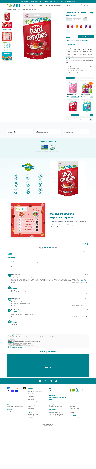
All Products (13, 9)
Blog (50, 388)
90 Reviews (74, 15)
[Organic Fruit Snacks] (86, 26)
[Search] (82, 5)
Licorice (30, 412)
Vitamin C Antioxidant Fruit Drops (56, 414)
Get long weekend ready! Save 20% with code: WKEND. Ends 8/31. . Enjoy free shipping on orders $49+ (48, 1)
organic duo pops (84, 112)
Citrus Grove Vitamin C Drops (55, 416)
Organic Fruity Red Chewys (72, 94)
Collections (52, 395)
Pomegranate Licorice (33, 414)
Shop (23, 5)
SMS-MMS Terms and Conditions (35, 391)
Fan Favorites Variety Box (85, 94)
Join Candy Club (84, 40)
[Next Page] (57, 332)
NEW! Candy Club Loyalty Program (57, 397)
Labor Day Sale (21, 9)
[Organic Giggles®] (72, 26)
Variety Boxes (73, 415)
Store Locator (42, 5)
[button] (7, 16)
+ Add (91, 96)
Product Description (70, 44)
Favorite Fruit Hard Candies (55, 411)
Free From (32, 5)
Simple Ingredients (70, 48)
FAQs (50, 390)
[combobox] (15, 266)
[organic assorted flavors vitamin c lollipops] (90, 26)
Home (8, 9)
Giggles (29, 406)
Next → (91, 119)
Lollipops (9, 405)
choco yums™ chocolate (12, 411)
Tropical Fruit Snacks (74, 408)
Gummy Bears (52, 405)
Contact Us (70, 5)
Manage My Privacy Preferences (35, 401)
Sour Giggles (31, 408)
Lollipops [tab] (84, 77)
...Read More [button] (83, 280)
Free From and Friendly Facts (72, 65)
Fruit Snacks (73, 405)
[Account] (85, 5)
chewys (30, 409)
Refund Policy (31, 396)
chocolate (9, 409)
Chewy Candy (31, 405)
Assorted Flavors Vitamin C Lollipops (15, 406)
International (31, 399)
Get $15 (51, 399)
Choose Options (74, 96)
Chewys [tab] (78, 77)
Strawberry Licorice (32, 416)
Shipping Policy (31, 394)
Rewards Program (55, 5)
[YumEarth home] (79, 390)
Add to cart (86, 36)
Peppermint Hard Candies (54, 412)
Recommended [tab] (70, 77)
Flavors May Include (70, 59)
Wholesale (30, 398)
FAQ (64, 5)
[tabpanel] (48, 303)
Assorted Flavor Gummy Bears (55, 406)
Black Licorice (31, 417)
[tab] (83, 252)
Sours (71, 411)
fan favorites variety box (75, 417)
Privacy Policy (31, 393)
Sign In (51, 394)
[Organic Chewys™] (77, 26)
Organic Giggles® (70, 112)
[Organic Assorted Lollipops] (81, 26)
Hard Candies (52, 409)
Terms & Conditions (32, 390)
